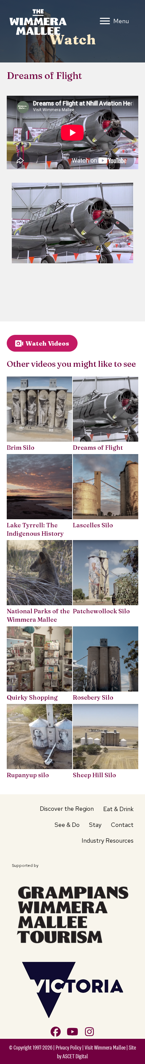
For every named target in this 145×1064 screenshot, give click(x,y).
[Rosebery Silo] (105, 664)
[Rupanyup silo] (39, 742)
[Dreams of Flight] (105, 414)
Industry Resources (108, 840)
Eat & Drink (118, 809)
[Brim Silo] (39, 414)
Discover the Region (67, 808)
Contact (122, 825)
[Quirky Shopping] (39, 664)
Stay (95, 825)
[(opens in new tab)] (72, 913)
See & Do (67, 825)
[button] (55, 1031)
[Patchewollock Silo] (105, 582)
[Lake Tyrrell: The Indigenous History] (39, 496)
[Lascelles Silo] (105, 496)
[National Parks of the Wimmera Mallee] (39, 582)
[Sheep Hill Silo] (105, 742)
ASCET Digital (75, 1056)
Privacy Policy (68, 1047)
